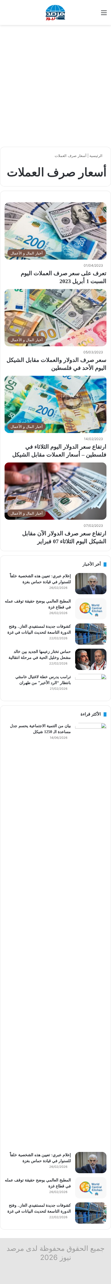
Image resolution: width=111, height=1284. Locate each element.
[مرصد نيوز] (55, 12)
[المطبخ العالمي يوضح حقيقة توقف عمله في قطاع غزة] (90, 608)
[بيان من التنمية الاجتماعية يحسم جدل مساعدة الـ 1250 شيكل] (90, 935)
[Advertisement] (55, 86)
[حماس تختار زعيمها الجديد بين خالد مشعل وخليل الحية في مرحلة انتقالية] (90, 659)
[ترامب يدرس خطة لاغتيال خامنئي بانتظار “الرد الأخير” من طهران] (90, 684)
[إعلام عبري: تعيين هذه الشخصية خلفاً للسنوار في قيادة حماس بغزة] (90, 583)
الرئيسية (96, 155)
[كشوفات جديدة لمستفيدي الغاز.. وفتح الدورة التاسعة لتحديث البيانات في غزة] (90, 634)
